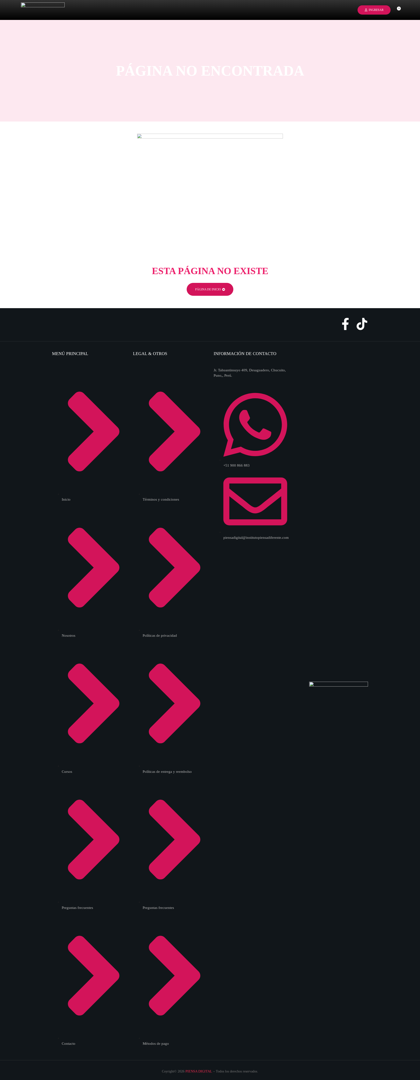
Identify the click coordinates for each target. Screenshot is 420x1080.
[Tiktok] (362, 324)
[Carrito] (396, 9)
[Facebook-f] (345, 324)
